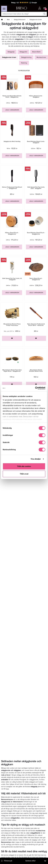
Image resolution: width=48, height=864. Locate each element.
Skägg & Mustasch (19, 19)
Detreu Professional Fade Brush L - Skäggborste (12, 187)
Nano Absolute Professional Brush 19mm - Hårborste (36, 324)
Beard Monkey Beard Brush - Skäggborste (36, 233)
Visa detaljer (36, 459)
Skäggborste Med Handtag (12, 141)
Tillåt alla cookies (24, 466)
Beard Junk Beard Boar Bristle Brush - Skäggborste (12, 96)
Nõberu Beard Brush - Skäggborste (12, 233)
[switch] (42, 435)
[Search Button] (44, 14)
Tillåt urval (24, 474)
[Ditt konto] (39, 8)
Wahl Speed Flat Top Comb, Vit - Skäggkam (12, 279)
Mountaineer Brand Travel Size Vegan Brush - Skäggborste (12, 370)
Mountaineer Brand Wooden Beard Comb (36, 370)
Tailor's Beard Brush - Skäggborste (36, 279)
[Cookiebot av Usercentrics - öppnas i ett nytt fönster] (35, 388)
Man (8, 19)
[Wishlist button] (35, 8)
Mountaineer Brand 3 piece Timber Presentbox (12, 324)
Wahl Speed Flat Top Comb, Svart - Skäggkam (36, 187)
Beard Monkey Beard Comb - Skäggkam (36, 142)
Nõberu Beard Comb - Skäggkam (36, 96)
